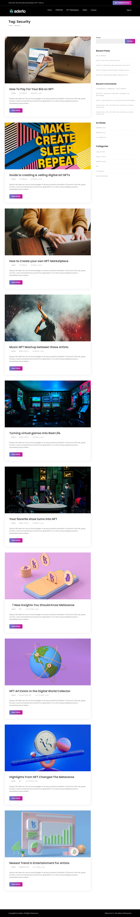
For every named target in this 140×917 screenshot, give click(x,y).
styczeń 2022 (101, 137)
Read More (16, 110)
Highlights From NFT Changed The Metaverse (41, 777)
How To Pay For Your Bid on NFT (31, 89)
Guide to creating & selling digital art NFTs (39, 175)
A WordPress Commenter (105, 88)
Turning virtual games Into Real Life (34, 433)
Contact (93, 10)
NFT (20, 609)
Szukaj (98, 37)
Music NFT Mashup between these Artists (38, 347)
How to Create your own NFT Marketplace (38, 261)
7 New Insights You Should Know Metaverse (42, 605)
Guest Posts (24, 351)
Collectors (23, 695)
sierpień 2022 (101, 127)
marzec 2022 (100, 132)
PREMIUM (59, 10)
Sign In (129, 10)
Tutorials (23, 93)
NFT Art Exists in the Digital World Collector (39, 691)
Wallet (84, 10)
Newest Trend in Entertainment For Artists (39, 863)
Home (49, 10)
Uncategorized (102, 176)
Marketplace (24, 867)
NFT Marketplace (122, 3)
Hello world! (101, 55)
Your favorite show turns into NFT (33, 519)
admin (13, 93)
